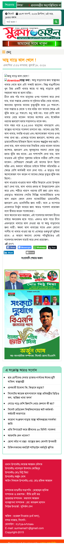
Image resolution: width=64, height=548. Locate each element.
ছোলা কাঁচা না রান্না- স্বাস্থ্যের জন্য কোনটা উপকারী (32, 441)
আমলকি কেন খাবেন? (19, 435)
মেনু (8, 51)
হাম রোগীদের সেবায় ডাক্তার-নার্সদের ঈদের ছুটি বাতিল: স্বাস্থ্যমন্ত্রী (31, 379)
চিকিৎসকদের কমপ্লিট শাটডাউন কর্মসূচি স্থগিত (31, 447)
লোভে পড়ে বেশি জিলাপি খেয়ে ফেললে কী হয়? (31, 403)
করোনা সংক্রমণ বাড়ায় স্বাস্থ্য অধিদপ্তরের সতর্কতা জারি (32, 421)
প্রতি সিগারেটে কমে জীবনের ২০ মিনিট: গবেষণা (31, 429)
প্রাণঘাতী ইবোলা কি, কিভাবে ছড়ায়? (26, 387)
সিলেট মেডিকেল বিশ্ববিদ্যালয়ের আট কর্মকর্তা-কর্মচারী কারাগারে (31, 411)
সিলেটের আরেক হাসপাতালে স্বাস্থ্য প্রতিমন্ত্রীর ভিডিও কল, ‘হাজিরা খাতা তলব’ (33, 395)
